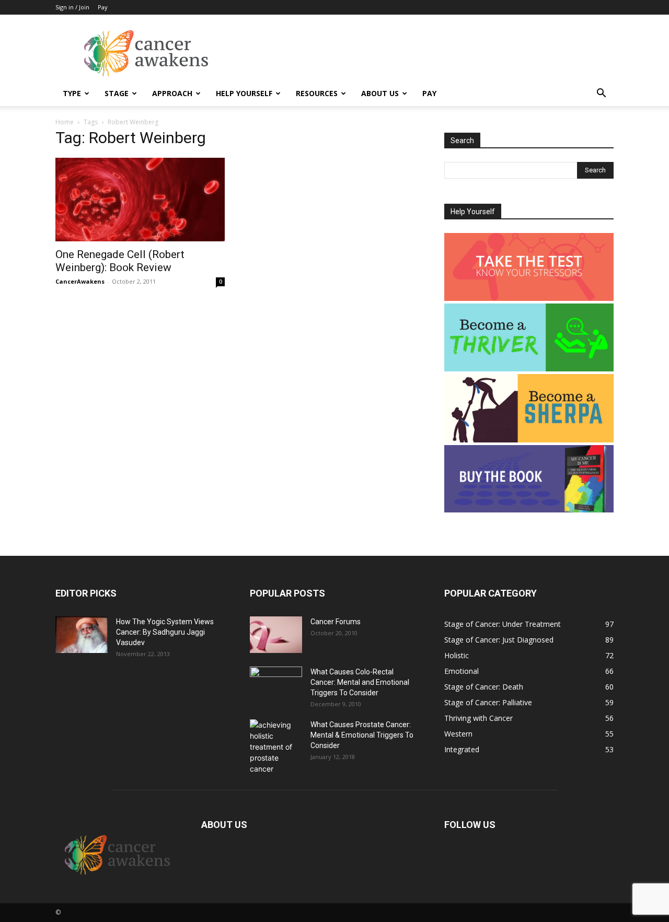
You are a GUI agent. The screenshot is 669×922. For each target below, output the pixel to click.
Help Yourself (244, 93)
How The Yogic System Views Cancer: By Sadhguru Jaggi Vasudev (165, 632)
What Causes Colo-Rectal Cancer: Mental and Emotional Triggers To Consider (359, 682)
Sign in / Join (72, 7)
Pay (103, 7)
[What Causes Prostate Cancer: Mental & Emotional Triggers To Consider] (276, 746)
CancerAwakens (80, 281)
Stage (117, 93)
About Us (380, 93)
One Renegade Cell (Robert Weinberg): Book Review (119, 261)
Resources (317, 93)
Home (64, 122)
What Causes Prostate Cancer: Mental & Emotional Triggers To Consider (361, 735)
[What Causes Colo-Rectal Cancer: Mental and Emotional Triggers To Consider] (276, 685)
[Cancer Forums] (276, 634)
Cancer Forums (335, 621)
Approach (172, 93)
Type (72, 93)
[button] (601, 94)
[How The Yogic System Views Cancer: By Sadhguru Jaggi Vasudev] (81, 634)
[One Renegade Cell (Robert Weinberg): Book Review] (140, 199)
